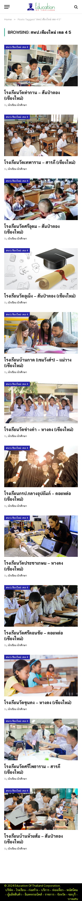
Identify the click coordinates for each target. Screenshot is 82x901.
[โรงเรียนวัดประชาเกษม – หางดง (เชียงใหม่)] (41, 536)
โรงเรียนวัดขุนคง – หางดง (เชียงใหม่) (37, 702)
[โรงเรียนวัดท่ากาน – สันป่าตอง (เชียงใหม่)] (41, 65)
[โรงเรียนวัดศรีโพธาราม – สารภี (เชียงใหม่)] (41, 739)
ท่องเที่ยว (57, 890)
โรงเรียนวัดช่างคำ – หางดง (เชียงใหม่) (38, 429)
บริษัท (9, 890)
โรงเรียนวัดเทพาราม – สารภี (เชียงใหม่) (39, 162)
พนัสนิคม (72, 890)
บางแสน (73, 899)
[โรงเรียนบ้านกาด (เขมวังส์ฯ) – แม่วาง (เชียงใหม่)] (41, 333)
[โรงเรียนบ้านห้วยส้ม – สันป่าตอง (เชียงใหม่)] (41, 809)
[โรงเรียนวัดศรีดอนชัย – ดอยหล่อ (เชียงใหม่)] (41, 606)
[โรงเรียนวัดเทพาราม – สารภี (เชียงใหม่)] (41, 135)
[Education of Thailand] (41, 7)
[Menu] (7, 7)
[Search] (75, 7)
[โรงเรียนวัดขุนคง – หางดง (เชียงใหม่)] (41, 675)
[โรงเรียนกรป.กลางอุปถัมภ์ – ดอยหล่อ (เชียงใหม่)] (41, 466)
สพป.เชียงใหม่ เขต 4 (17, 47)
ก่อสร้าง (33, 890)
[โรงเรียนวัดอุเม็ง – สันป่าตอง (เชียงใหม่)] (41, 269)
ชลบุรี (71, 894)
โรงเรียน (21, 890)
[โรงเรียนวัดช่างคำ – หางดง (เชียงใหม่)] (41, 402)
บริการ (45, 890)
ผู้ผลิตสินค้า (14, 894)
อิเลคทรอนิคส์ (33, 894)
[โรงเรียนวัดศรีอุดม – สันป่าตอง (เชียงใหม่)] (41, 199)
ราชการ (49, 894)
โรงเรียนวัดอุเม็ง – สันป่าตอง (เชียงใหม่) (39, 296)
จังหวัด (61, 894)
